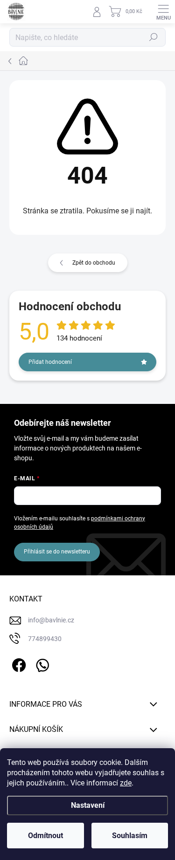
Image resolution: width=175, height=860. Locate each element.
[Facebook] (17, 663)
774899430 (45, 638)
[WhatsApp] (41, 663)
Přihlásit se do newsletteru (57, 551)
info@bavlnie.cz (51, 620)
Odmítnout (45, 835)
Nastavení (88, 805)
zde (126, 782)
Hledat (153, 37)
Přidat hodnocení (50, 362)
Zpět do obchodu (93, 262)
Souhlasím (129, 835)
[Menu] (163, 11)
